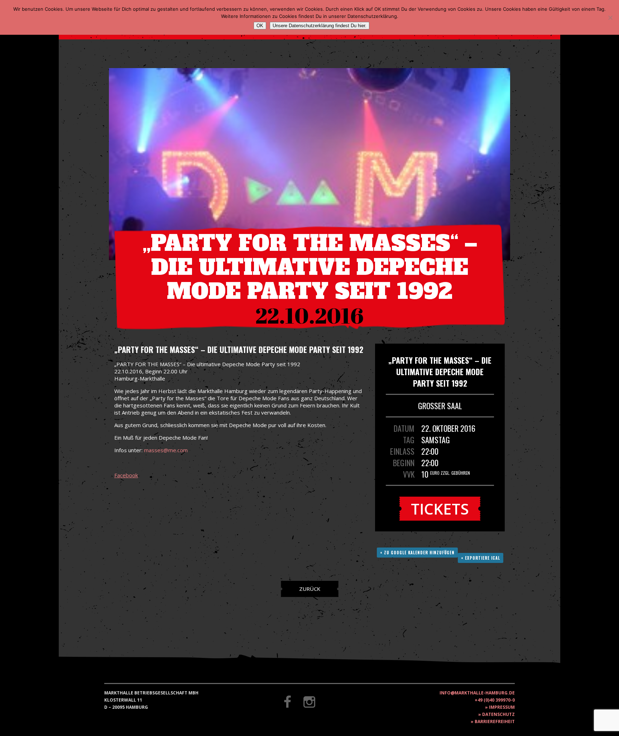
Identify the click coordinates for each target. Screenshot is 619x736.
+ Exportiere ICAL (480, 558)
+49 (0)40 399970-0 (495, 700)
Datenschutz (498, 714)
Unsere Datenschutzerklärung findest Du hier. (319, 25)
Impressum (502, 707)
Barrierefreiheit (495, 721)
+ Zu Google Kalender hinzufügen (417, 552)
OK (259, 25)
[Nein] (610, 17)
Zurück (309, 588)
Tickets (440, 508)
